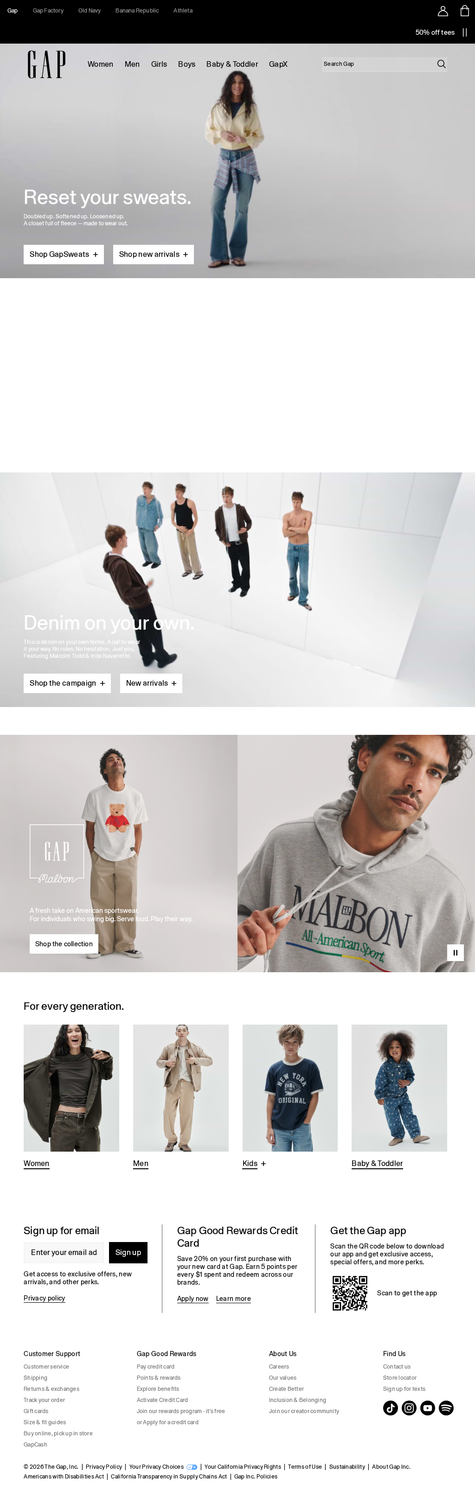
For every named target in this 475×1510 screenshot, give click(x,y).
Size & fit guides (45, 1422)
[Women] (71, 1097)
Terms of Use (305, 1467)
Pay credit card (156, 1366)
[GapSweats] (237, 157)
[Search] (441, 64)
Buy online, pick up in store (58, 1433)
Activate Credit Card (162, 1400)
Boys (186, 64)
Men (132, 64)
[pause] (465, 32)
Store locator (400, 1378)
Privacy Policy (104, 1467)
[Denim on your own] (237, 567)
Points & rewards (159, 1378)
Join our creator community (304, 1411)
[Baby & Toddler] (399, 1097)
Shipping (35, 1378)
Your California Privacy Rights (243, 1467)
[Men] (181, 1097)
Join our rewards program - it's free (181, 1411)
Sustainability (347, 1467)
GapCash (35, 1444)
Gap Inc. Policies (255, 1476)
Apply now (193, 1298)
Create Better (286, 1389)
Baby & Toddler (231, 64)
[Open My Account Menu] (443, 10)
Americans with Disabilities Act (64, 1476)
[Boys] (290, 1097)
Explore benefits (158, 1389)
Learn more (233, 1298)
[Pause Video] (455, 953)
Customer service (46, 1366)
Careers (279, 1366)
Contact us (397, 1366)
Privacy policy (44, 1298)
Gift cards (36, 1411)
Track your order (44, 1400)
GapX (278, 64)
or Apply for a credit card (168, 1422)
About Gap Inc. (391, 1467)
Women (101, 64)
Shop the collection (64, 944)
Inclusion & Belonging (297, 1400)
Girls (159, 64)
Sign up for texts (404, 1389)
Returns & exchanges (51, 1389)
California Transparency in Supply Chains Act (169, 1476)
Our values (282, 1378)
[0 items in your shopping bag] (464, 10)
